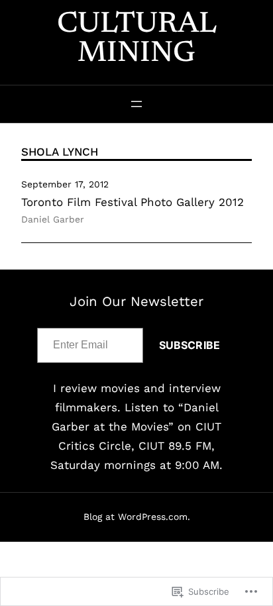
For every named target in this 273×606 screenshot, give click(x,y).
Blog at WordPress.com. (136, 516)
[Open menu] (136, 104)
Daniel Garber (52, 219)
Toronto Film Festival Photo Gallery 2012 (132, 202)
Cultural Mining (137, 40)
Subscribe (189, 345)
